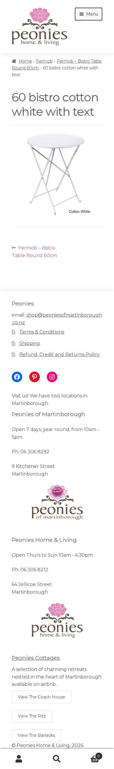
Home (25, 61)
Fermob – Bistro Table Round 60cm (34, 251)
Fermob (44, 61)
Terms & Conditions (41, 332)
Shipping (29, 343)
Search (57, 759)
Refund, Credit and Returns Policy (59, 354)
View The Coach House (41, 697)
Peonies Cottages (36, 657)
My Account (19, 759)
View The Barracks (36, 735)
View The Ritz (32, 716)
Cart (88, 754)
